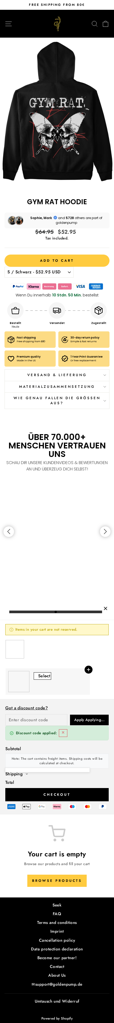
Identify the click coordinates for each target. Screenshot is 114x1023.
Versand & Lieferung (57, 374)
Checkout (57, 794)
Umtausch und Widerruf (57, 1001)
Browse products (57, 880)
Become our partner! (57, 958)
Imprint (57, 931)
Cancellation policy (57, 940)
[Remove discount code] (63, 733)
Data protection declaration (57, 949)
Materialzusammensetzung (57, 386)
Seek (57, 905)
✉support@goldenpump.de (57, 984)
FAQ (57, 914)
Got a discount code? (26, 708)
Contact (57, 966)
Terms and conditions (57, 923)
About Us (56, 975)
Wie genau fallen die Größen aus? (57, 400)
